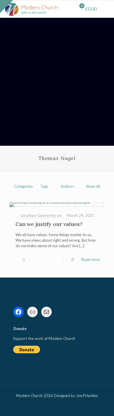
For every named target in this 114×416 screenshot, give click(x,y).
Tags (44, 186)
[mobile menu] (106, 9)
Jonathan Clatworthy (38, 215)
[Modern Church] (31, 8)
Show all (93, 186)
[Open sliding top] (6, 6)
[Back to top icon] (102, 404)
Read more (90, 259)
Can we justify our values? (48, 224)
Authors (67, 186)
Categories (23, 186)
